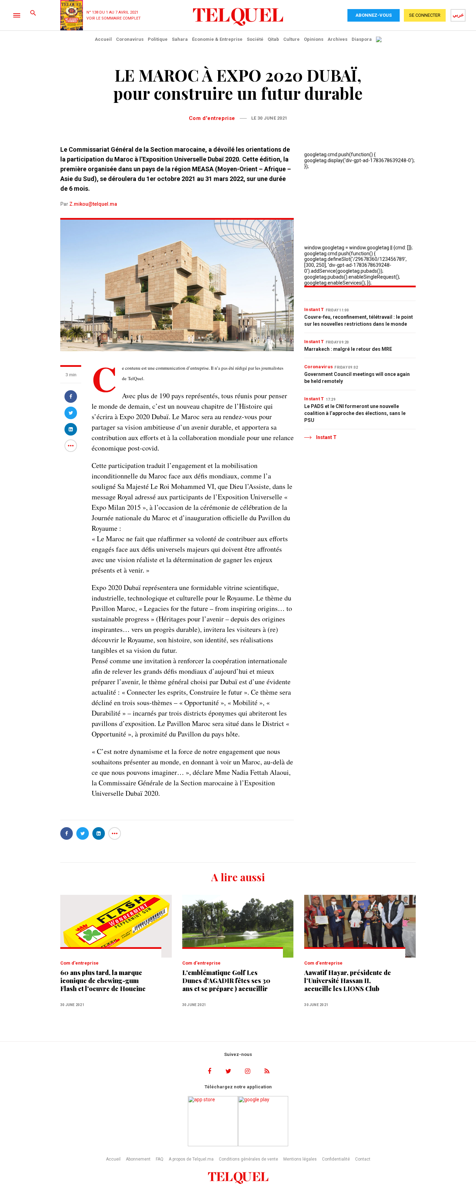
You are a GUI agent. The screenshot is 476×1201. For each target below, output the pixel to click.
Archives (337, 39)
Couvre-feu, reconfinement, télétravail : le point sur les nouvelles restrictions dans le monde (358, 320)
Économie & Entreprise (217, 39)
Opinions (313, 39)
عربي (458, 14)
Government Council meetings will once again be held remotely (357, 377)
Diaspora (362, 39)
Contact (362, 1159)
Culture (291, 39)
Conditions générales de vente (248, 1159)
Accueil (103, 39)
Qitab (273, 39)
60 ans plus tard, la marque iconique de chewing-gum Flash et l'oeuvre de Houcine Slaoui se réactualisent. (103, 981)
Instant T (314, 309)
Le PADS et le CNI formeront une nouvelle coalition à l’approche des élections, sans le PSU (355, 413)
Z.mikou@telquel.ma (93, 204)
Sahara (180, 39)
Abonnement (138, 1159)
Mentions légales (300, 1159)
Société (255, 39)
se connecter (424, 15)
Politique (158, 39)
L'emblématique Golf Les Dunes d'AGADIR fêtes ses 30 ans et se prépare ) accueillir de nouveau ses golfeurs (226, 981)
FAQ (159, 1159)
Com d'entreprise (212, 118)
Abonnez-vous (373, 15)
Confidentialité (336, 1159)
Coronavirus (130, 39)
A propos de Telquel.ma (191, 1159)
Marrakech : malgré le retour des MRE (348, 349)
